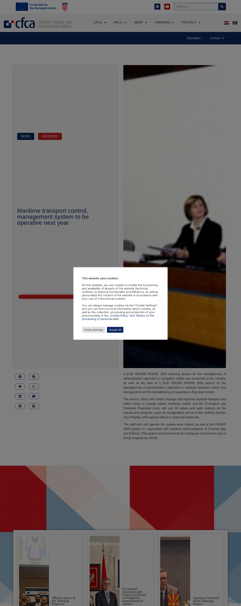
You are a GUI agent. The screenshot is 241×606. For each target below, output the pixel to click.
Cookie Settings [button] (93, 329)
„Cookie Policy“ (119, 315)
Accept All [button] (115, 329)
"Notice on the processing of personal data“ (118, 317)
